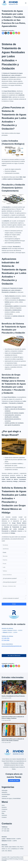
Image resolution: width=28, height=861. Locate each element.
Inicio (3, 805)
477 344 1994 (5, 831)
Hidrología (4, 790)
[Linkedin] (8, 33)
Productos (4, 809)
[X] (5, 33)
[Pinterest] (11, 33)
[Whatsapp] (13, 33)
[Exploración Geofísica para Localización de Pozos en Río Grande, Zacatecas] (14, 730)
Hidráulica (4, 792)
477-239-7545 (5, 638)
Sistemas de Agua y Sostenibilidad (11, 798)
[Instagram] (16, 33)
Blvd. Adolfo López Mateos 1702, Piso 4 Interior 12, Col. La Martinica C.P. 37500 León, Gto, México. (12, 848)
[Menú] (25, 3)
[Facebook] (3, 33)
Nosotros (4, 807)
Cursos (4, 811)
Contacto (4, 817)
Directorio (4, 815)
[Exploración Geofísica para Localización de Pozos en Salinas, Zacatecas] (14, 708)
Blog (3, 813)
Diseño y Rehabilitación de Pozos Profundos (13, 696)
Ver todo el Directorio (14, 655)
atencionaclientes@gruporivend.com (11, 646)
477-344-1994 (5, 640)
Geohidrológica (6, 794)
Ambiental (4, 796)
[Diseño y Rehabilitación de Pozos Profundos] (14, 687)
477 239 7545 (5, 829)
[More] (19, 33)
